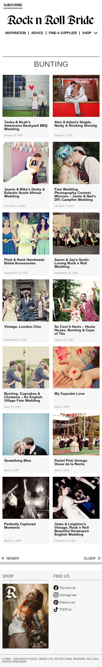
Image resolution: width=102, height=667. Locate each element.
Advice (37, 33)
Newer (12, 558)
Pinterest (67, 602)
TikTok (66, 609)
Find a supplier (63, 33)
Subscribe (12, 5)
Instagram (68, 595)
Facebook (68, 587)
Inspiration (15, 33)
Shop (86, 33)
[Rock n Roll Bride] (51, 19)
